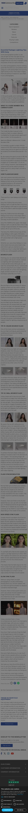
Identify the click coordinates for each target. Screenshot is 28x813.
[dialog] (14, 799)
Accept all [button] (7, 810)
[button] (14, 807)
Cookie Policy (20, 794)
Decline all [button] (20, 810)
